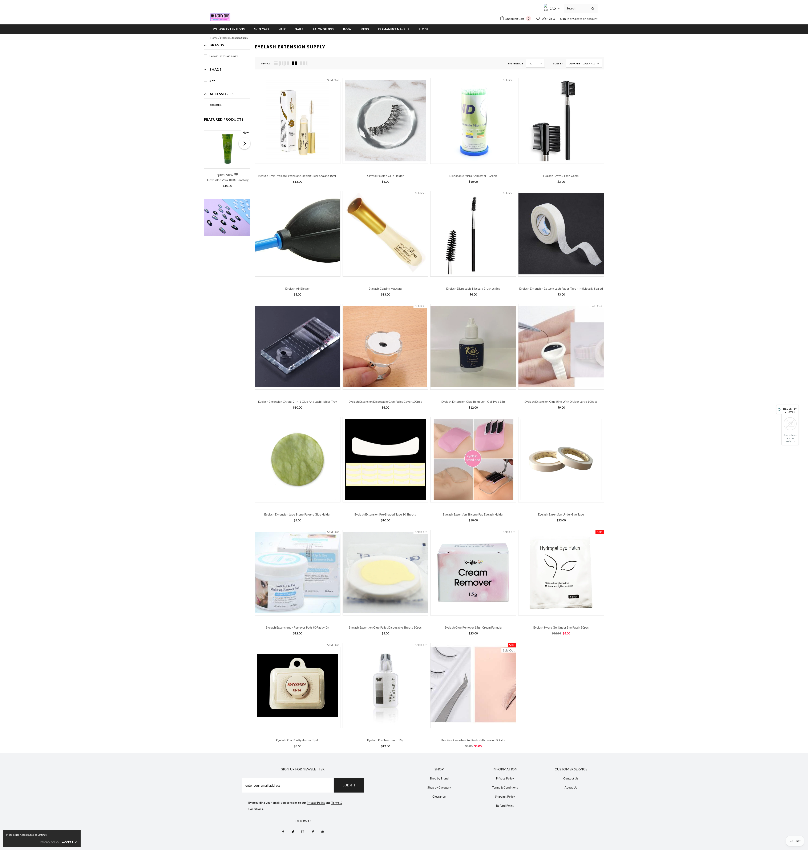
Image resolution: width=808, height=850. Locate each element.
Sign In (565, 18)
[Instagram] (303, 831)
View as (265, 63)
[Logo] (220, 17)
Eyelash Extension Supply (234, 37)
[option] (227, 160)
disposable (216, 104)
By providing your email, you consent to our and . (295, 806)
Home (214, 37)
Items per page (514, 63)
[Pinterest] (312, 831)
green (213, 80)
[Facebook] (283, 831)
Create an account (585, 18)
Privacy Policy (316, 802)
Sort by (558, 63)
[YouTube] (322, 831)
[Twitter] (293, 831)
